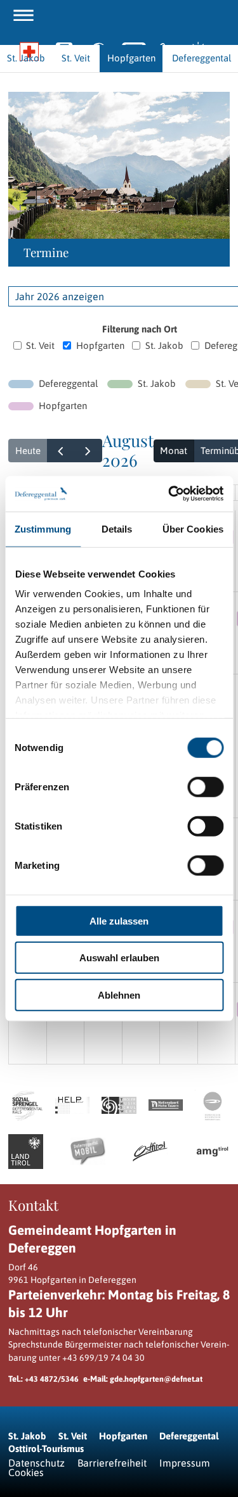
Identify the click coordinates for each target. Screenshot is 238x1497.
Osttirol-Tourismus (46, 1448)
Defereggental (188, 1436)
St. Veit (40, 345)
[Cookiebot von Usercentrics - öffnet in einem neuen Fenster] (169, 494)
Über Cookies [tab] (192, 528)
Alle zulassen (119, 920)
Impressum (184, 1463)
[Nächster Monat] (88, 450)
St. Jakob (164, 345)
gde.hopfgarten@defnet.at (156, 1379)
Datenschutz (36, 1463)
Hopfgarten (100, 345)
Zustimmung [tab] (43, 528)
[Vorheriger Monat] (61, 450)
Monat (173, 450)
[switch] (205, 786)
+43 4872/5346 (52, 1379)
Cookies (26, 1472)
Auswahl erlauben (119, 957)
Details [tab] (117, 528)
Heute (28, 450)
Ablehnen (119, 994)
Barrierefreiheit (112, 1463)
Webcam (98, 52)
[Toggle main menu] (23, 15)
